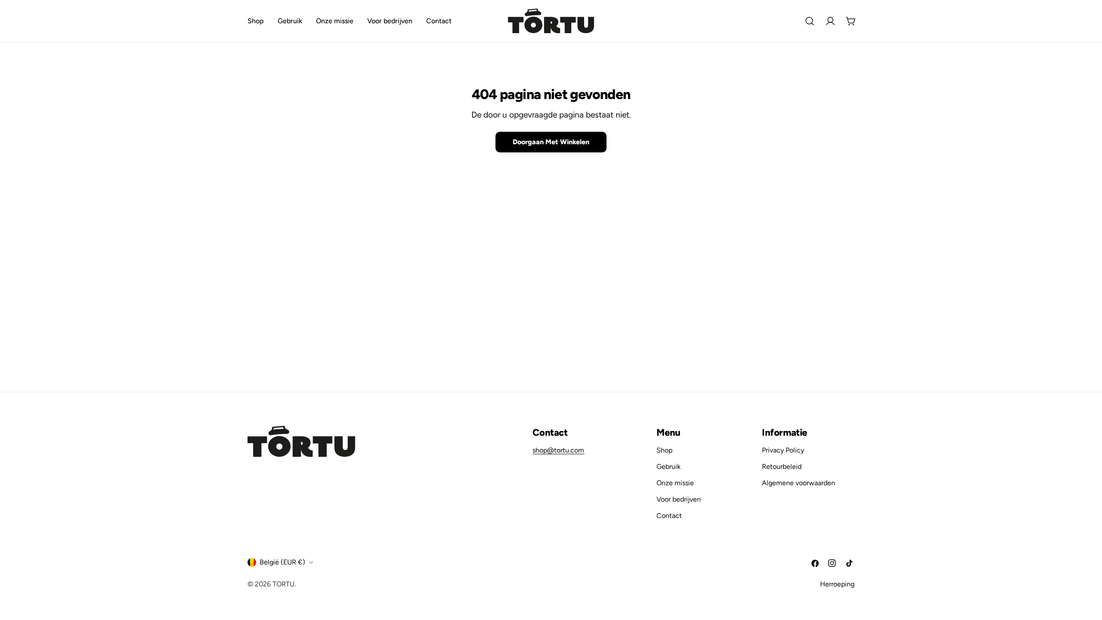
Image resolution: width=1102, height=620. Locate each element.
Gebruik (668, 466)
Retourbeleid (782, 466)
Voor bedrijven (678, 499)
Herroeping (837, 584)
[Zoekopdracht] (809, 21)
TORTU (283, 584)
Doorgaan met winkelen (551, 142)
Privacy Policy (783, 450)
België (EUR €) (282, 562)
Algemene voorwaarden (798, 483)
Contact (669, 516)
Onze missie (675, 483)
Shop (664, 450)
